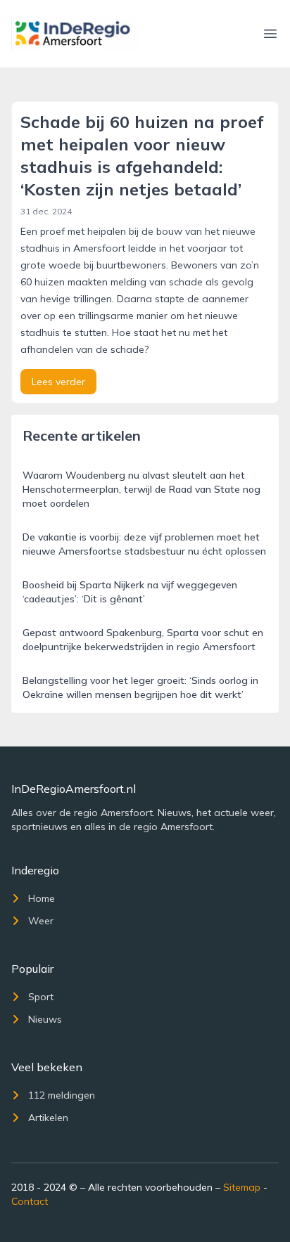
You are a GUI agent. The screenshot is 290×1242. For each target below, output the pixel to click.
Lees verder (58, 381)
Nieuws (45, 1019)
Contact (29, 1201)
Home (41, 898)
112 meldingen (61, 1095)
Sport (40, 996)
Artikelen (48, 1117)
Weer (40, 920)
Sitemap (241, 1187)
